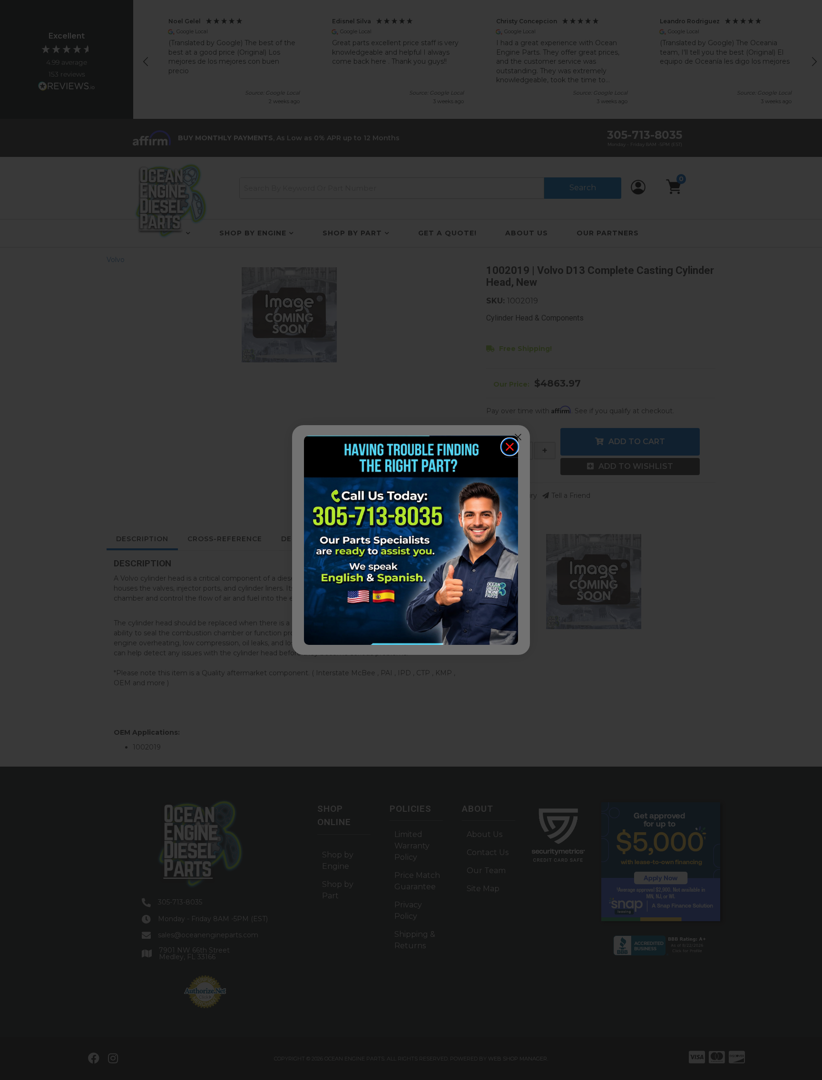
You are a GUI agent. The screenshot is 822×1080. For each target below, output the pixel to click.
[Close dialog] (509, 446)
